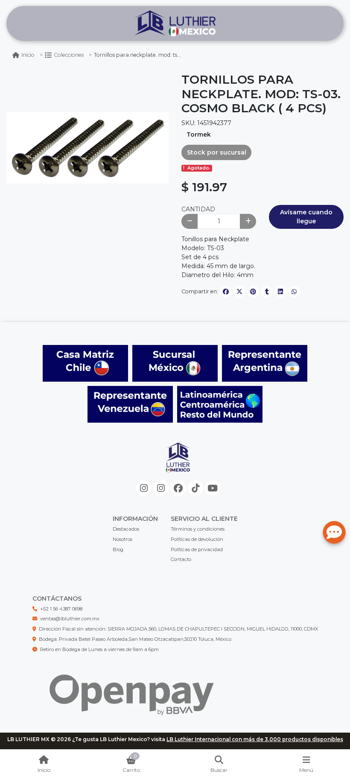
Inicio (28, 55)
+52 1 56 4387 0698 (61, 609)
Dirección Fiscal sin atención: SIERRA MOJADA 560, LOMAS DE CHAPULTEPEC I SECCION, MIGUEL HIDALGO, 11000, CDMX (178, 629)
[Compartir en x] (239, 292)
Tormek (199, 134)
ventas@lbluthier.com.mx (69, 619)
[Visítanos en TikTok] (195, 488)
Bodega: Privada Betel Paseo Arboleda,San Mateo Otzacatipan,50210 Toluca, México (135, 639)
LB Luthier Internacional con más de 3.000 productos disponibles (254, 739)
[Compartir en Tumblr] (267, 292)
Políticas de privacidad (197, 549)
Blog (118, 549)
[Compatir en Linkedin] (280, 292)
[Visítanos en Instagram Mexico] (144, 488)
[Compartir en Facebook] (226, 292)
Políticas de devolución (197, 539)
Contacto (181, 559)
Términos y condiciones (198, 529)
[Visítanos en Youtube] (213, 488)
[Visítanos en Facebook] (178, 488)
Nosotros (122, 539)
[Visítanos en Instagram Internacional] (161, 488)
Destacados (126, 529)
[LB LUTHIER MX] (175, 24)
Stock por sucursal (216, 152)
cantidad (198, 209)
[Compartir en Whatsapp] (294, 292)
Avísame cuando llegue (306, 216)
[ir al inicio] (178, 464)
